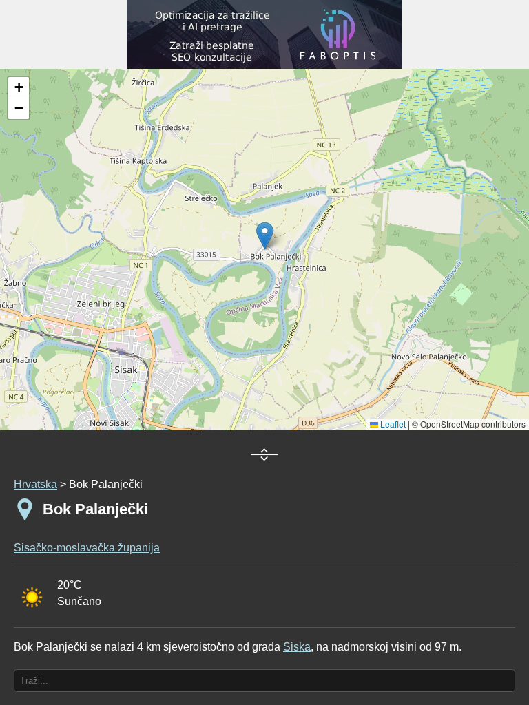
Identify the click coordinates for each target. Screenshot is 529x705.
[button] (18, 87)
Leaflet (392, 424)
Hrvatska (35, 484)
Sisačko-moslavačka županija (87, 548)
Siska (297, 647)
